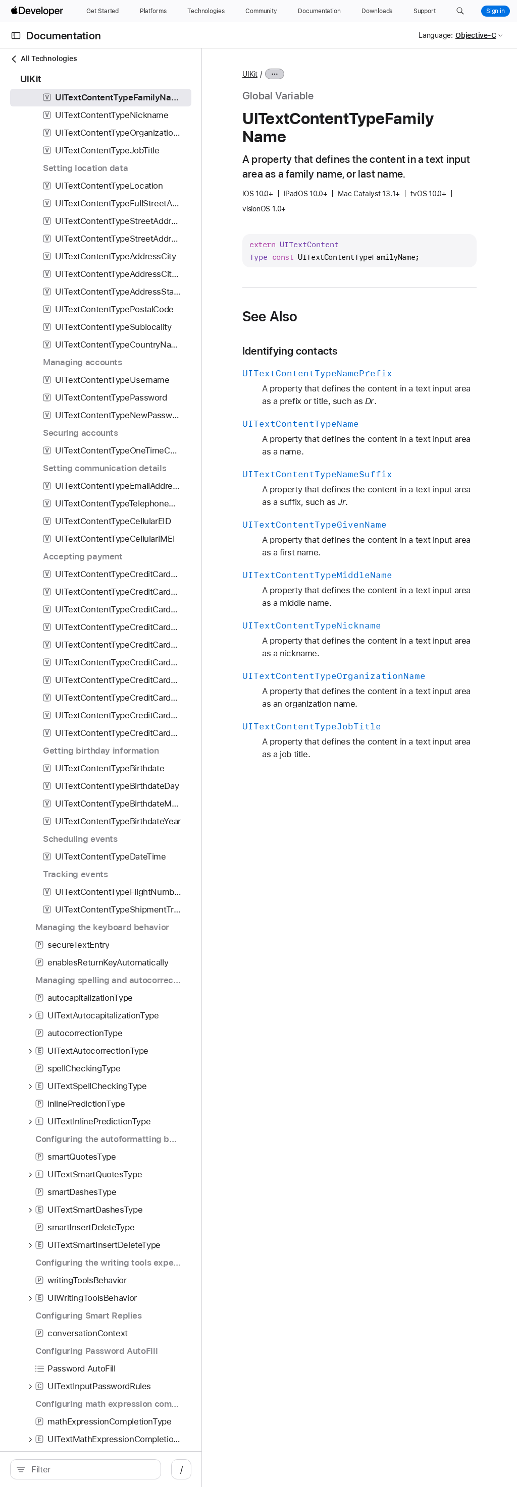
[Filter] (91, 1469)
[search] (85, 1469)
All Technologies (49, 58)
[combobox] (91, 1469)
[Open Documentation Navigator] (16, 35)
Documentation (63, 35)
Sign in (495, 11)
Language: (436, 35)
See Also (270, 316)
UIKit (249, 74)
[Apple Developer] (38, 11)
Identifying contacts (290, 351)
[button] (460, 11)
